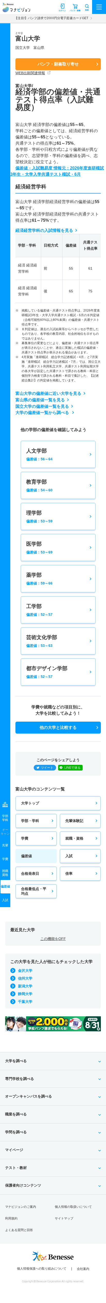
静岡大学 (25, 994)
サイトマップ (64, 1218)
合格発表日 (30, 873)
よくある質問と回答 (19, 1230)
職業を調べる (16, 1114)
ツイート (47, 767)
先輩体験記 (74, 821)
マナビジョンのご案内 (20, 1207)
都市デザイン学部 (46, 672)
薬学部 (39, 578)
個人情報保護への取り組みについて (41, 1268)
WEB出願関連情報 (30, 73)
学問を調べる (16, 1132)
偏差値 (26, 856)
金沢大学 (25, 970)
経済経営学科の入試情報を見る (44, 230)
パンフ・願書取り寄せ (58, 64)
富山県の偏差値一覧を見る (40, 400)
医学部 (39, 547)
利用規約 (11, 1218)
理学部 (39, 516)
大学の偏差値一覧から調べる (42, 412)
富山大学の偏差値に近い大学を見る (48, 393)
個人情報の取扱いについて (73, 1207)
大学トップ (30, 803)
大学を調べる (16, 1061)
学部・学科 (30, 821)
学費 (24, 838)
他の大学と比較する (58, 727)
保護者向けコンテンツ (23, 1185)
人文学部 (39, 454)
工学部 (39, 610)
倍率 (69, 873)
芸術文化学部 (41, 641)
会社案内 (83, 1269)
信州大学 (25, 978)
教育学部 (39, 485)
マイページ (14, 1150)
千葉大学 (25, 1001)
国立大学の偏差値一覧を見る (42, 406)
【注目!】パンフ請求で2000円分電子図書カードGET (51, 18)
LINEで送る (72, 767)
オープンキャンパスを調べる (28, 1096)
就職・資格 (74, 838)
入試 (69, 856)
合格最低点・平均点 (33, 891)
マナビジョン (16, 9)
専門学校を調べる (19, 1079)
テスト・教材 (16, 1168)
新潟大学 (25, 986)
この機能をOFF (53, 939)
